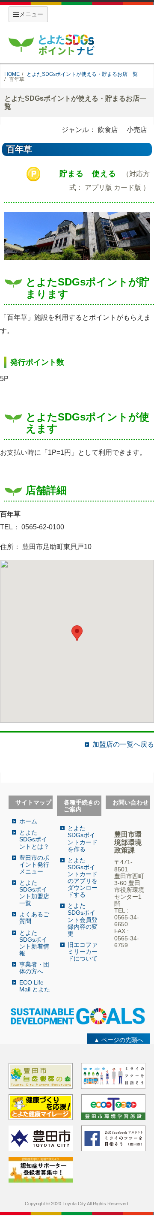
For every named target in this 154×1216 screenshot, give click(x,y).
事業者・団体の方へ (34, 968)
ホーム (28, 821)
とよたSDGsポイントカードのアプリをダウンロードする (83, 877)
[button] (77, 633)
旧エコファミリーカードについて (83, 951)
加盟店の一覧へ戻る (123, 744)
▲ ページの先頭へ (118, 1039)
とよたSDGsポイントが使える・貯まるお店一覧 (82, 74)
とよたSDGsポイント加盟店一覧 (34, 893)
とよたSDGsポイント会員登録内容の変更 (83, 919)
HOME (12, 74)
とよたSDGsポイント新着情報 (34, 943)
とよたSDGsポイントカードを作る (83, 838)
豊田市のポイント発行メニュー (34, 864)
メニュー (31, 14)
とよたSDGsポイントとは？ (34, 839)
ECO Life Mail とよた (34, 986)
